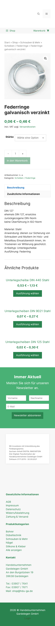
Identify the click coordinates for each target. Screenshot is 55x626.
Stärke (10, 136)
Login (27, 618)
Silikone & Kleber (16, 546)
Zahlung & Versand (17, 516)
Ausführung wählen (27, 293)
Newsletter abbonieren (27, 415)
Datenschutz (13, 509)
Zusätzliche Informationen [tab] (23, 194)
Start (7, 42)
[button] (45, 58)
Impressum (12, 505)
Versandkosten (27, 126)
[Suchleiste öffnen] (38, 13)
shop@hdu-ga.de (22, 591)
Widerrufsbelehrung (17, 512)
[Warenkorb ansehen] (41, 30)
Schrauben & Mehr (30, 42)
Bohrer (10, 531)
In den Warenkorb (17, 160)
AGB (8, 501)
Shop (15, 42)
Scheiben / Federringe (16, 45)
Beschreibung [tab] (15, 187)
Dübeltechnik (13, 535)
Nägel (9, 542)
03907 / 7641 (20, 583)
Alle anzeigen (14, 550)
